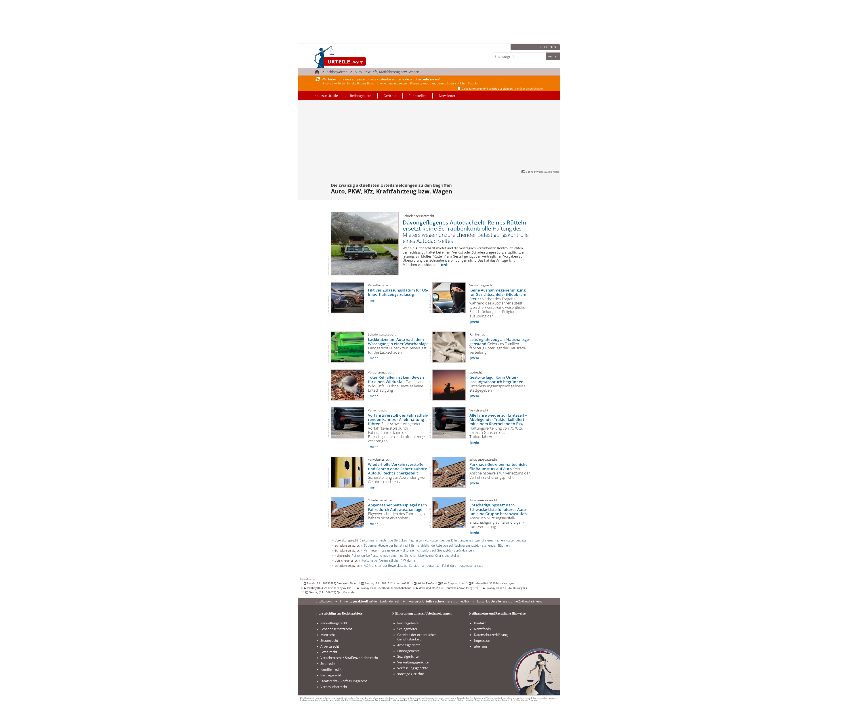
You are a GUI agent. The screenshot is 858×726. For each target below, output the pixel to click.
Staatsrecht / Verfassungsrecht (343, 681)
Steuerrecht (329, 640)
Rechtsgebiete (360, 95)
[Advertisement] (429, 135)
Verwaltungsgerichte (413, 662)
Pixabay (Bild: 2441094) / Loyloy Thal (329, 588)
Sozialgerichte (407, 656)
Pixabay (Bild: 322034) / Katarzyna (493, 583)
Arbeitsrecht (329, 646)
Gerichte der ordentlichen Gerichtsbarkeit (417, 636)
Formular (533, 700)
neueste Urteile (326, 95)
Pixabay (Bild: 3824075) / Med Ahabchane (385, 588)
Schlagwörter (337, 71)
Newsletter (447, 95)
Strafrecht (327, 663)
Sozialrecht (328, 652)
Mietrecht (327, 634)
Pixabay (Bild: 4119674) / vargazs (506, 588)
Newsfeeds (482, 629)
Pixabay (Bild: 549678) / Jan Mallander (332, 592)
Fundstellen (418, 95)
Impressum (482, 640)
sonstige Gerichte (410, 673)
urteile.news (327, 698)
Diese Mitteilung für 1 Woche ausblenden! (502, 88)
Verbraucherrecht (333, 686)
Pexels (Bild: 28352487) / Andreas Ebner (332, 583)
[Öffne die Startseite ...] (355, 56)
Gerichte (389, 95)
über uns (481, 646)
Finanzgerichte (408, 650)
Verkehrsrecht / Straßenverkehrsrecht (349, 657)
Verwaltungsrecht (333, 623)
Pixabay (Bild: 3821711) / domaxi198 (387, 583)
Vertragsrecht (330, 675)
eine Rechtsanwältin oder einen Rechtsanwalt (394, 700)
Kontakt (480, 623)
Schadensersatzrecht (336, 629)
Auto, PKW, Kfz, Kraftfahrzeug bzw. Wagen (387, 71)
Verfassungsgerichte (412, 668)
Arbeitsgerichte (408, 645)
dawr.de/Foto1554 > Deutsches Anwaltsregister (448, 588)
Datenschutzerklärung (491, 634)
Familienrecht (330, 669)
